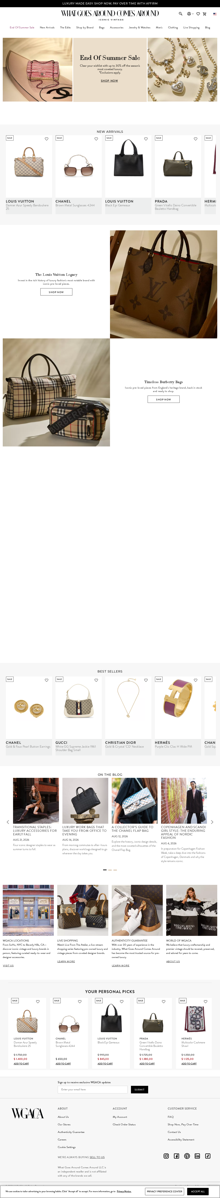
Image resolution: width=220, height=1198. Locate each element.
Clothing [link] (173, 27)
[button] (215, 14)
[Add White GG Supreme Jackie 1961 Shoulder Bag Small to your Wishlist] (96, 680)
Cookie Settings (67, 1147)
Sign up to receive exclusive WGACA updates (84, 1082)
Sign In (190, 14)
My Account (120, 1117)
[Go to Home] (27, 1113)
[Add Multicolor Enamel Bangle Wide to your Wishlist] (152, 571)
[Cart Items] (204, 14)
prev (8, 822)
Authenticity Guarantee (71, 1132)
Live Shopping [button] (191, 27)
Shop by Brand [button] (85, 27)
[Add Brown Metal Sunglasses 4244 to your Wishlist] (96, 139)
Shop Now (56, 292)
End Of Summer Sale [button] (22, 27)
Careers (62, 1140)
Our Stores (64, 1124)
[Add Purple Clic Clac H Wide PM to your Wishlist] (195, 680)
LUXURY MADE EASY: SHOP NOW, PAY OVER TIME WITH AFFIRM (110, 3)
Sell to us (97, 1157)
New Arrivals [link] (47, 27)
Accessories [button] (116, 27)
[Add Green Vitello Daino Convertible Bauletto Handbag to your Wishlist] (195, 139)
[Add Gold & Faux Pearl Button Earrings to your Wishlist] (46, 680)
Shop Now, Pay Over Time (183, 1124)
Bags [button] (101, 27)
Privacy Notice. (124, 1191)
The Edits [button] (65, 27)
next (212, 822)
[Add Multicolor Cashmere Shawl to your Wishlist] (205, 1001)
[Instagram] (166, 1157)
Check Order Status (124, 1124)
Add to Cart (21, 1063)
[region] (110, 1191)
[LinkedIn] (197, 1157)
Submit (140, 1089)
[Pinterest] (187, 1157)
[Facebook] (176, 1157)
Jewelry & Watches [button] (139, 27)
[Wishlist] (198, 14)
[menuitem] (47, 27)
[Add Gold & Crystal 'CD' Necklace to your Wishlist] (146, 680)
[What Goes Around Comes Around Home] (110, 13)
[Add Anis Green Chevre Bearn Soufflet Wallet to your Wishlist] (202, 571)
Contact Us (174, 1132)
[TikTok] (207, 1157)
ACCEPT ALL (198, 1191)
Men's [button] (159, 27)
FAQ (171, 1117)
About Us (63, 1117)
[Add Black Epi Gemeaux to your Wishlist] (146, 139)
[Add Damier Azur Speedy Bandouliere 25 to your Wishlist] (46, 139)
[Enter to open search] (181, 14)
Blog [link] (207, 27)
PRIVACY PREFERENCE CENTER (164, 1191)
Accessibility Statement (181, 1140)
